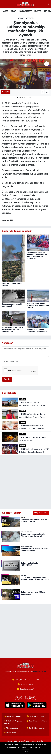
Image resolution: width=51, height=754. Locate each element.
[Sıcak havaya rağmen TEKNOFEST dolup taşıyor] (38, 320)
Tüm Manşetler (12, 728)
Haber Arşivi (11, 733)
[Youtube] (30, 698)
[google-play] (36, 705)
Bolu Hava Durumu (37, 716)
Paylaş (7, 92)
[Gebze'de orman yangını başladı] (13, 258)
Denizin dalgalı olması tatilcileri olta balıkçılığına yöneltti (38, 305)
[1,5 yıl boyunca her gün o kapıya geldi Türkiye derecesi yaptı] (13, 319)
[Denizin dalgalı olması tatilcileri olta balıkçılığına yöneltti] (38, 296)
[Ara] (48, 4)
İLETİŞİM (40, 741)
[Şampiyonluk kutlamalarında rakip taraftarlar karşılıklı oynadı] (25, 74)
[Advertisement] (25, 482)
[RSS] (34, 698)
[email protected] (40, 671)
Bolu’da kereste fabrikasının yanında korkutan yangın (32, 404)
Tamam (25, 751)
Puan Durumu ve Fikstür (38, 721)
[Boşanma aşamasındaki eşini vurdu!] (13, 296)
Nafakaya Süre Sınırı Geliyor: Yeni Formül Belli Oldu (32, 427)
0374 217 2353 (27, 684)
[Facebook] (17, 698)
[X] (21, 698)
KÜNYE (37, 11)
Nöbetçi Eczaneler (14, 716)
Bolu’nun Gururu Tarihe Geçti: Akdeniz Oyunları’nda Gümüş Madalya (32, 416)
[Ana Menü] (3, 4)
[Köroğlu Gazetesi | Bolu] (25, 4)
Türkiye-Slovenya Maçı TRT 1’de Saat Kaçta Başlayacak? (34, 450)
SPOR (13, 11)
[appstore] (14, 705)
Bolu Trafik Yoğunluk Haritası (13, 722)
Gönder (7, 379)
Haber (22, 399)
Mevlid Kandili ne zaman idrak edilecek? (32, 439)
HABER (5, 11)
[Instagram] (26, 698)
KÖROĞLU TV (25, 11)
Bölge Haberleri (26, 18)
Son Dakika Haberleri (37, 728)
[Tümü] (48, 393)
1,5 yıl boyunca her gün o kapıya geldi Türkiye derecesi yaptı (12, 329)
